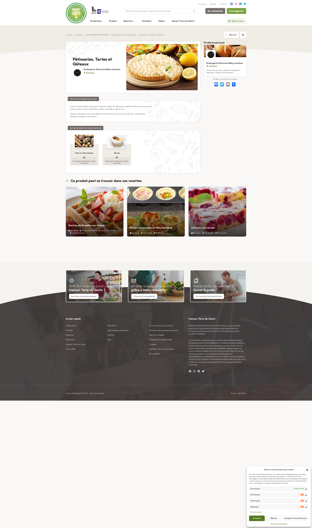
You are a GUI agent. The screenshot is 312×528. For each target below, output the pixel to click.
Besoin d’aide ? (238, 21)
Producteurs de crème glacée (217, 70)
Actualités (146, 21)
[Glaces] (116, 141)
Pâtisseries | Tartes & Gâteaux (123, 35)
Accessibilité (154, 353)
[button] (307, 469)
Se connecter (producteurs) (161, 325)
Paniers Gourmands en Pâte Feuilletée (151, 227)
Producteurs (96, 21)
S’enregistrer (236, 11)
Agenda (213, 4)
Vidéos (161, 21)
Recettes (128, 21)
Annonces (202, 4)
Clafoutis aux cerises (202, 227)
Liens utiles (70, 349)
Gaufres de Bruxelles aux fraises (86, 225)
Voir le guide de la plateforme (208, 296)
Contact (223, 4)
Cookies (152, 344)
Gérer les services (255, 512)
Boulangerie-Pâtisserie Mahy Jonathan (102, 69)
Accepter (257, 518)
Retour (233, 34)
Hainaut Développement (74, 393)
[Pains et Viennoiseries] (84, 141)
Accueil (70, 35)
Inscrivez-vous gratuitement (83, 296)
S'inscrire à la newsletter (144, 296)
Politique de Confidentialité (278, 524)
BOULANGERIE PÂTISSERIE (97, 35)
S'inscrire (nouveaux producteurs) (163, 330)
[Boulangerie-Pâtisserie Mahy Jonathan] (225, 51)
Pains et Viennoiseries (84, 153)
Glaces (117, 153)
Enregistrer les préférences (295, 518)
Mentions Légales (156, 335)
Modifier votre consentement (161, 349)
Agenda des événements (118, 330)
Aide (109, 339)
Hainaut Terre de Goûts (183, 21)
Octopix (233, 393)
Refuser (274, 518)
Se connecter (215, 11)
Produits (113, 21)
